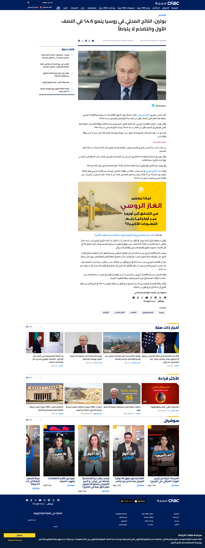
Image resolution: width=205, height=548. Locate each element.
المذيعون (124, 521)
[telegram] (134, 298)
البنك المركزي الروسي (154, 171)
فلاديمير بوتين (143, 114)
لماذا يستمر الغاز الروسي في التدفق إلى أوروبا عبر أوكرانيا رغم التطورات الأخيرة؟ (124, 235)
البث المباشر (47, 7)
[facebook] (79, 40)
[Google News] (149, 301)
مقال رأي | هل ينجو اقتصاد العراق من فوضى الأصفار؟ (56, 74)
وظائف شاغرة (148, 517)
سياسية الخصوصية (15, 540)
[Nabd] (161, 301)
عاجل (83, 8)
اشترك (56, 526)
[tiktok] (138, 298)
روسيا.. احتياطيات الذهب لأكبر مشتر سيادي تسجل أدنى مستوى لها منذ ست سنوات (55, 56)
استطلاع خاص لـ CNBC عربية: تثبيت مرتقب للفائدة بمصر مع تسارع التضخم (46, 408)
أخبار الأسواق (97, 413)
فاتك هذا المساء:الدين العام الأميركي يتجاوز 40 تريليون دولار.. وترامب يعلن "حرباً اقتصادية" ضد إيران (160, 359)
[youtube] (147, 298)
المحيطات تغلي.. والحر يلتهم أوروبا (55, 82)
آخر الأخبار (156, 8)
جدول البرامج (123, 524)
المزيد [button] (65, 8)
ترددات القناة (149, 521)
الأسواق (165, 8)
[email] (93, 40)
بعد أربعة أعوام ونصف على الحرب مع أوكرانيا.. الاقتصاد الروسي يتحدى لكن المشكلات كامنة (47, 359)
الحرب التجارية (136, 362)
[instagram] (151, 298)
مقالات (138, 413)
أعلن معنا (176, 517)
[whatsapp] (89, 40)
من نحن (176, 521)
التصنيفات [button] (74, 8)
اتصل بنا (150, 524)
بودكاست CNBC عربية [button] (107, 8)
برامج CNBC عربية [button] (143, 8)
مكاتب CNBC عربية (147, 513)
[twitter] (82, 40)
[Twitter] (160, 297)
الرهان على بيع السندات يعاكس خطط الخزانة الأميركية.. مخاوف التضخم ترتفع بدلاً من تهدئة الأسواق (54, 65)
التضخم (162, 15)
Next (29, 327)
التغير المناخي (174, 410)
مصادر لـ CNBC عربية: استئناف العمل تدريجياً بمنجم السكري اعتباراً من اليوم (84, 408)
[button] (167, 3)
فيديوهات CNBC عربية (126, 8)
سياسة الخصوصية (121, 513)
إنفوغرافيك (91, 8)
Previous (39, 327)
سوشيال (175, 485)
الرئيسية (175, 8)
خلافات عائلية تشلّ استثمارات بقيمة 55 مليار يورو (122, 408)
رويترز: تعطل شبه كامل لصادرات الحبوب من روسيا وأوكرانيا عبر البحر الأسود (122, 357)
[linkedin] (86, 40)
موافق (19, 535)
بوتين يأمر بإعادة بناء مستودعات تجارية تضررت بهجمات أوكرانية (86, 357)
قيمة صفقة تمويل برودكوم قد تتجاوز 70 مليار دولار (54, 90)
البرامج (177, 524)
